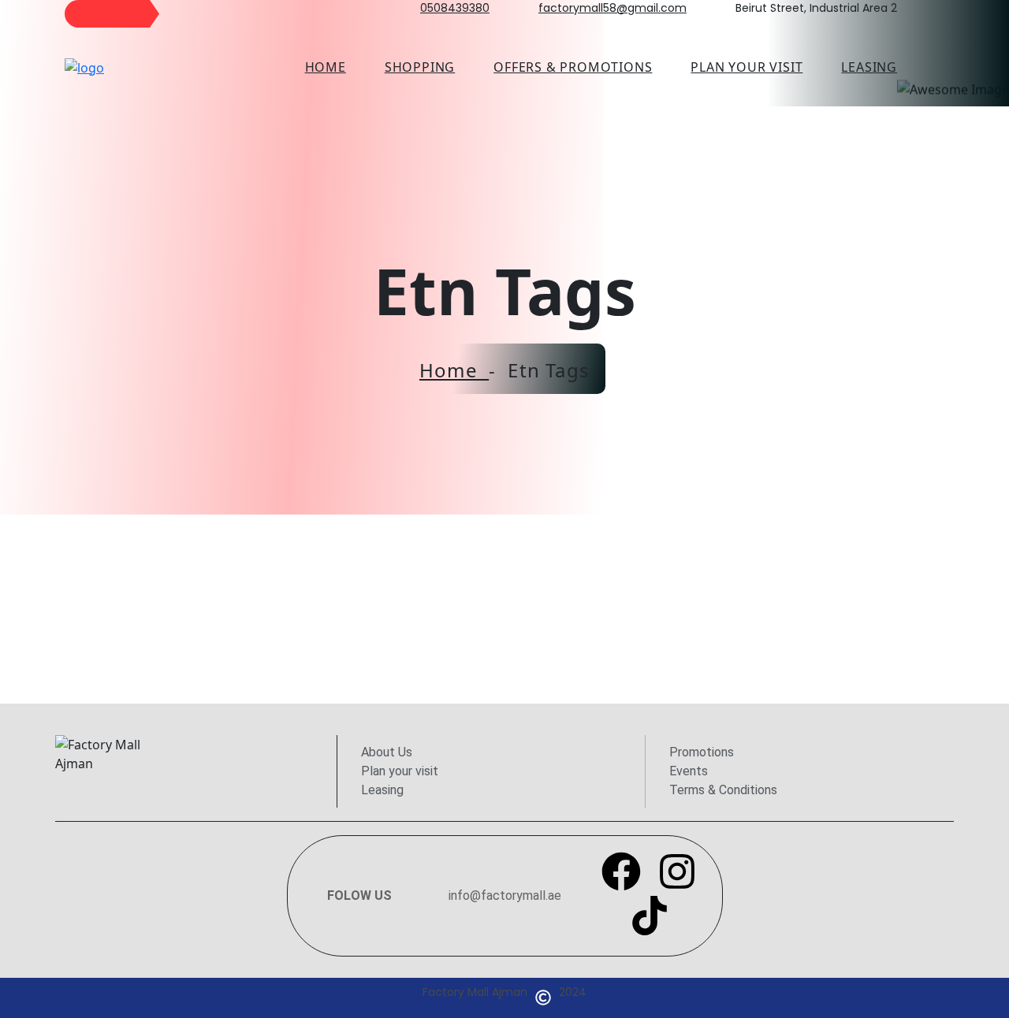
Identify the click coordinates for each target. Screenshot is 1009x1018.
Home (325, 67)
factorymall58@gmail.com (612, 8)
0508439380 (455, 8)
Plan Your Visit (746, 67)
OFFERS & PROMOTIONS (572, 67)
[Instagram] (677, 871)
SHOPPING (420, 67)
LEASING (869, 67)
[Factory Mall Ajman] (84, 66)
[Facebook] (621, 871)
